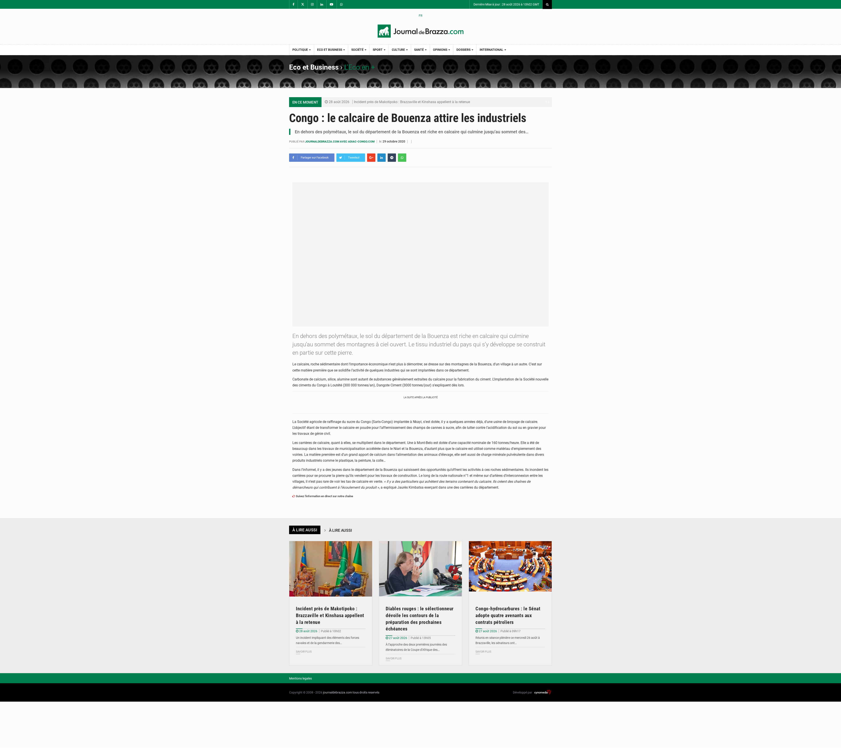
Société (357, 49)
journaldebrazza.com (337, 692)
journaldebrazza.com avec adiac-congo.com (340, 141)
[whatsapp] (402, 157)
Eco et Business (330, 49)
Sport (378, 49)
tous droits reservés (366, 692)
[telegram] (392, 157)
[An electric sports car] (330, 569)
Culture (399, 49)
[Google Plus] (371, 157)
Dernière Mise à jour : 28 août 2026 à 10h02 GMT (506, 4)
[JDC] (420, 31)
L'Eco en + (359, 67)
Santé (419, 49)
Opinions (440, 49)
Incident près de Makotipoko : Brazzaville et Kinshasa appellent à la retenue (412, 102)
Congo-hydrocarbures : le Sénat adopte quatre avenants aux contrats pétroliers (507, 615)
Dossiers (463, 49)
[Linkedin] (381, 157)
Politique (300, 49)
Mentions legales (300, 678)
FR (420, 15)
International (492, 49)
